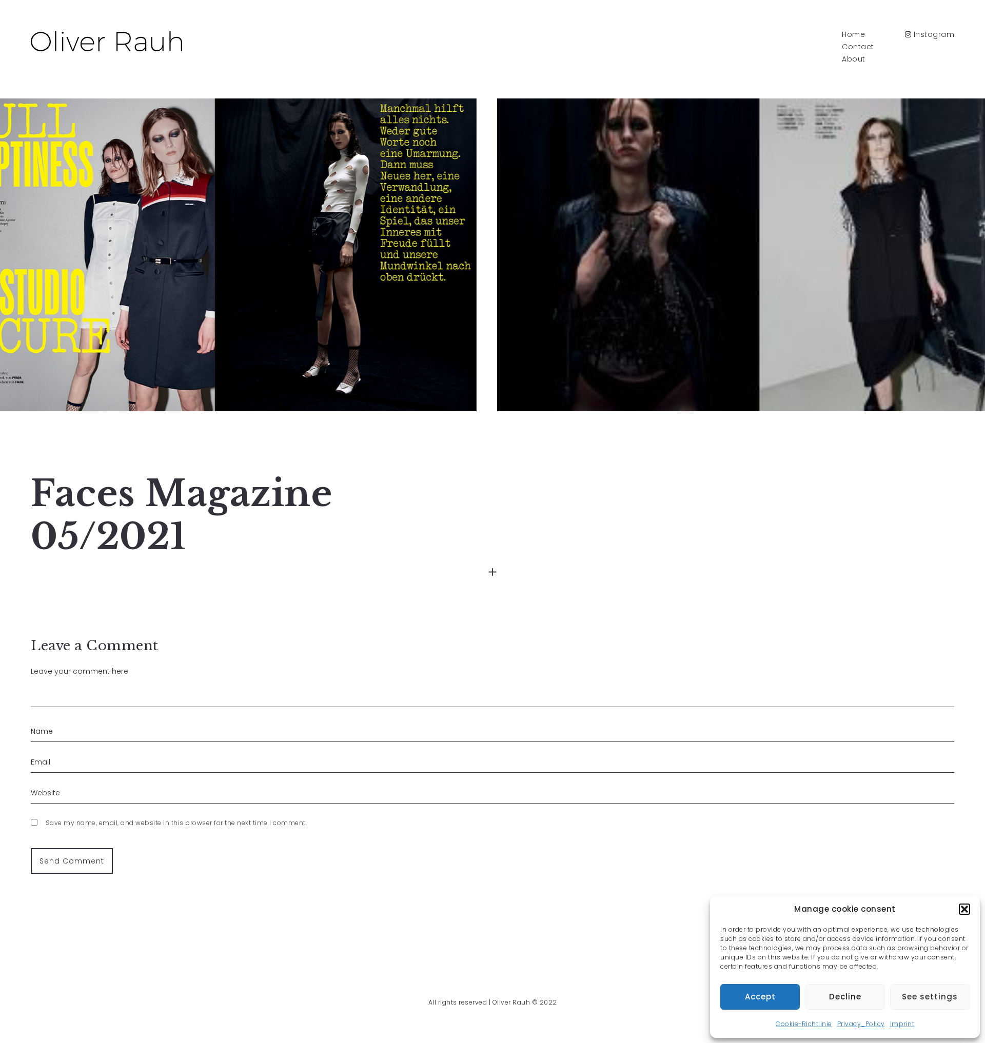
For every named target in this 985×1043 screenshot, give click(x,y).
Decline (845, 996)
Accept (760, 996)
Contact (858, 46)
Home (853, 34)
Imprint (902, 1023)
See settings (930, 996)
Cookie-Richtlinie (804, 1023)
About (853, 59)
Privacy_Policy (861, 1023)
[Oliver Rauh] (106, 41)
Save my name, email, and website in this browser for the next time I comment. (176, 822)
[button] (964, 909)
